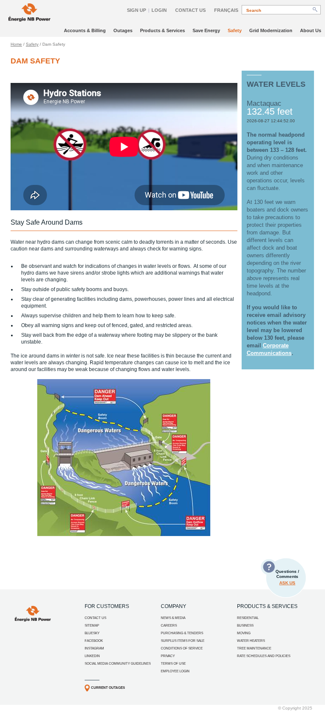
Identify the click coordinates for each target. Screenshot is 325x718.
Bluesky (92, 633)
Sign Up (136, 10)
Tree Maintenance (254, 648)
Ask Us (287, 582)
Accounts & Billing (85, 30)
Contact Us (190, 10)
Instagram (94, 648)
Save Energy (206, 30)
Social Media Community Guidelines (118, 664)
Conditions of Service (182, 648)
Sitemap (92, 625)
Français (226, 10)
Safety (235, 30)
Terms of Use (173, 664)
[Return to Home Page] (29, 13)
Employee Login (175, 671)
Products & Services (162, 30)
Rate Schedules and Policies (263, 656)
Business (245, 625)
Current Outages (108, 688)
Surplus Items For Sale (182, 641)
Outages (122, 30)
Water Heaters (251, 641)
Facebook (94, 641)
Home (16, 44)
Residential (248, 618)
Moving (244, 633)
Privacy (168, 656)
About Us (310, 30)
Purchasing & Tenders (182, 633)
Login (159, 10)
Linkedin (92, 656)
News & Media (173, 618)
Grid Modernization (270, 30)
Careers (169, 625)
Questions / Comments (287, 577)
